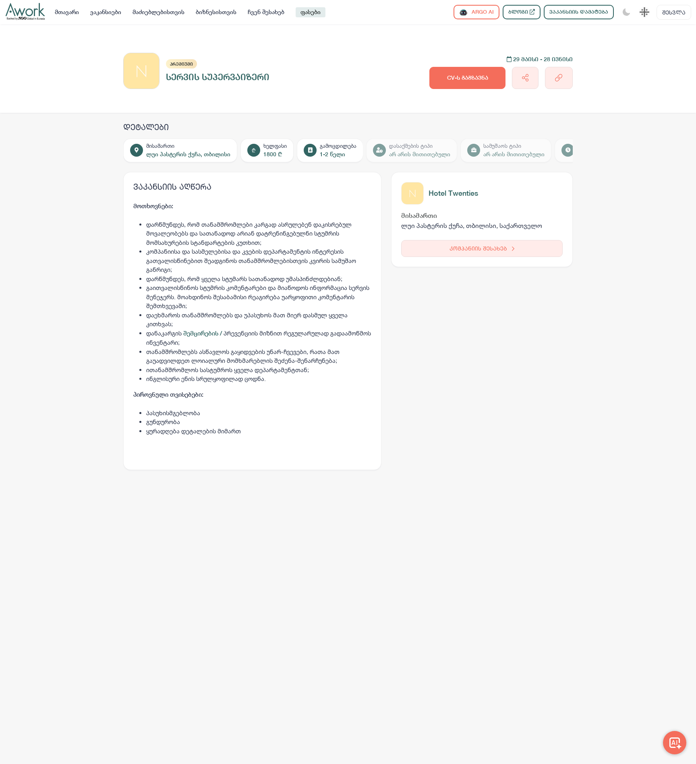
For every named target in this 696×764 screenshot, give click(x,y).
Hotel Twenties (453, 193)
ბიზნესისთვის (216, 12)
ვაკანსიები (105, 12)
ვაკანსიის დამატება (578, 12)
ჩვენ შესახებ (266, 12)
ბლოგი (519, 12)
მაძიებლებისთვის (158, 12)
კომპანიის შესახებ (479, 248)
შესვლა (674, 12)
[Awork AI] (674, 742)
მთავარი (67, 12)
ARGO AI (482, 12)
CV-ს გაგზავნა (467, 78)
